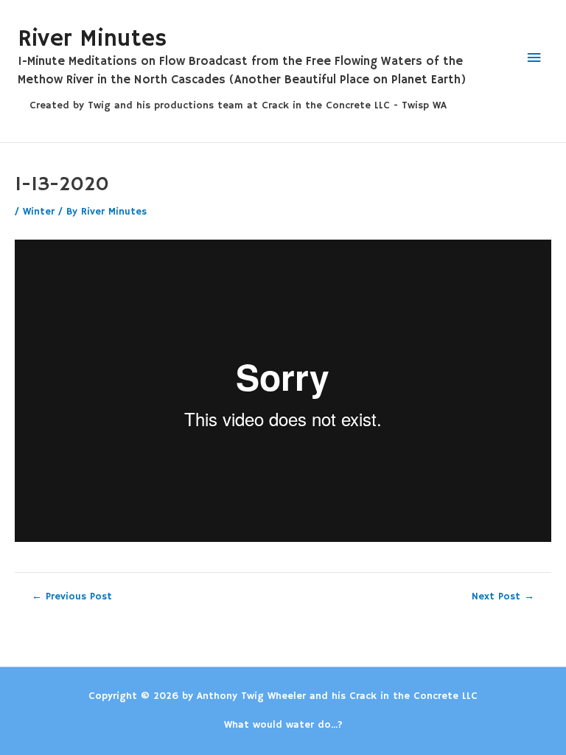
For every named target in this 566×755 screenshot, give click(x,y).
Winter (39, 212)
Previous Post (72, 597)
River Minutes (92, 39)
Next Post (503, 597)
